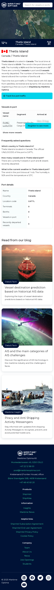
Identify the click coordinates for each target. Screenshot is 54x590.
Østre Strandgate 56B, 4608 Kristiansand (27, 478)
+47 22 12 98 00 (27, 466)
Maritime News (27, 512)
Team (27, 548)
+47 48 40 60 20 (27, 482)
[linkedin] (24, 578)
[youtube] (24, 584)
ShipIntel (27, 494)
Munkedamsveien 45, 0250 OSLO (27, 462)
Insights (27, 508)
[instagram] (48, 578)
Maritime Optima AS (27, 458)
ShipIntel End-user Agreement (27, 528)
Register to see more (38, 126)
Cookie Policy (27, 536)
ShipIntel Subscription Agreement (27, 524)
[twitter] (40, 578)
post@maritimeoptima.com (27, 470)
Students (27, 564)
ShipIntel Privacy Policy (27, 532)
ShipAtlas (27, 498)
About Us (27, 552)
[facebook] (32, 578)
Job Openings (27, 560)
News (27, 556)
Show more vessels (12, 132)
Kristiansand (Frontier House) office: (27, 474)
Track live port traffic (16, 96)
